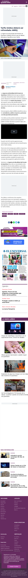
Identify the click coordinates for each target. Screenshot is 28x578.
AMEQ (16, 213)
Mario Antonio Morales (8, 306)
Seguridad (3, 502)
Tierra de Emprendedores (7, 550)
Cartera (2, 508)
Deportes (3, 513)
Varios (15, 530)
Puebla (16, 504)
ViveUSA (16, 542)
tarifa (4, 216)
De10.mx (16, 538)
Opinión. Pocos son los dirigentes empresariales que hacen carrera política (11, 293)
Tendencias (3, 518)
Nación (2, 504)
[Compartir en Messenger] (16, 222)
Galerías (3, 536)
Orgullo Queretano (5, 548)
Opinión (5, 286)
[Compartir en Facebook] (9, 222)
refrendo (22, 213)
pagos (4, 213)
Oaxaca (16, 502)
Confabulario (17, 545)
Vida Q (2, 516)
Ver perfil (8, 87)
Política (2, 506)
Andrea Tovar (6, 298)
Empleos (16, 526)
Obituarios (16, 549)
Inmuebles (16, 525)
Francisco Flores (7, 289)
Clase (15, 540)
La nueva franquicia (8, 309)
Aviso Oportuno (18, 547)
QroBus (10, 213)
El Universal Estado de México (19, 509)
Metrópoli (3, 509)
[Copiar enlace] (19, 222)
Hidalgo (16, 506)
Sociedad (3, 83)
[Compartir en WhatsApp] (14, 222)
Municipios (3, 511)
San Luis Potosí (18, 501)
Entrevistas (3, 544)
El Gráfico (16, 536)
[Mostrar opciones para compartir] (27, 6)
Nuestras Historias (5, 546)
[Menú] (26, 2)
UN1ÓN (16, 543)
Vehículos (16, 528)
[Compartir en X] (11, 222)
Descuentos (17, 550)
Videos (2, 538)
